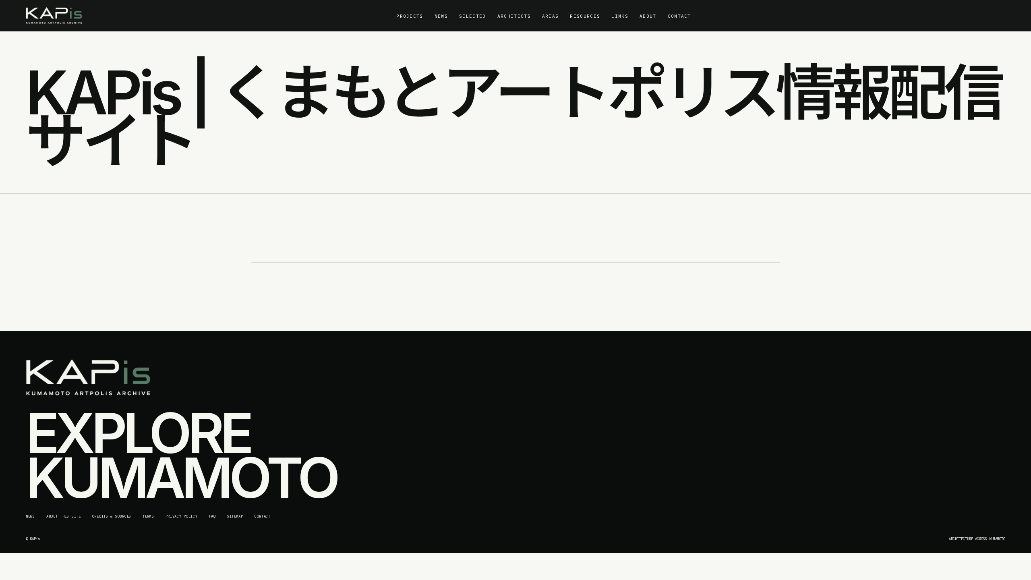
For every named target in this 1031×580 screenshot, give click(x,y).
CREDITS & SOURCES (111, 516)
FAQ (212, 516)
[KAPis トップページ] (54, 15)
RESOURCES (585, 16)
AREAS (550, 16)
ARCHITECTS (514, 16)
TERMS (148, 516)
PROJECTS (409, 16)
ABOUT (648, 16)
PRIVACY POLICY (182, 516)
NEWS (441, 16)
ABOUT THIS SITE (63, 516)
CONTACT (679, 16)
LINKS (619, 16)
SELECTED (472, 16)
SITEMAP (235, 516)
